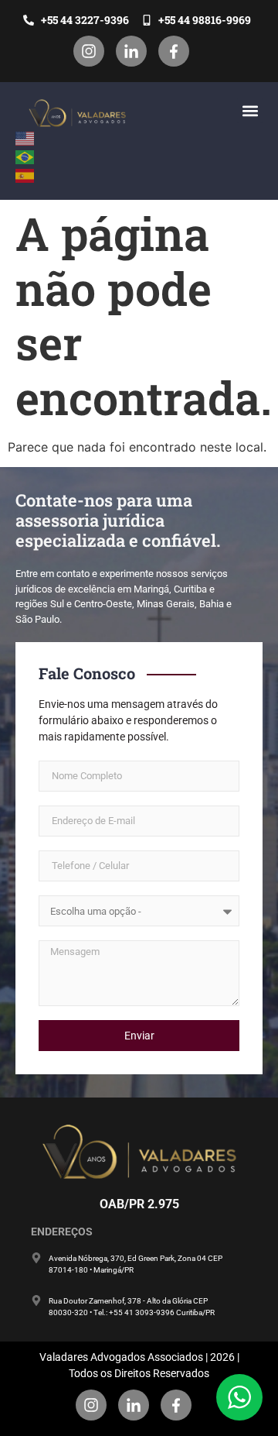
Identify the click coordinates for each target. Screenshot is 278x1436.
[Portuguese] (25, 156)
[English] (25, 137)
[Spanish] (25, 174)
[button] (250, 110)
